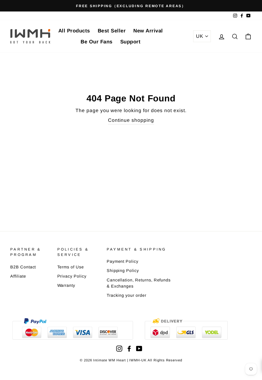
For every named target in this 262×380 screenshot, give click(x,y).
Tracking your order (126, 295)
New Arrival (148, 30)
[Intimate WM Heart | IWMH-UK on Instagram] (119, 348)
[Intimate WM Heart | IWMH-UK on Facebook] (129, 348)
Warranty (66, 285)
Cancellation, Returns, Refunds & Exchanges (139, 283)
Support (130, 41)
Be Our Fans (97, 41)
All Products (74, 30)
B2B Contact (23, 267)
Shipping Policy (123, 270)
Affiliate (18, 276)
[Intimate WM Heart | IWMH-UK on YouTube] (139, 348)
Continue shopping (131, 120)
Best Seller (112, 30)
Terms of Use (70, 267)
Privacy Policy (71, 276)
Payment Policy (122, 261)
